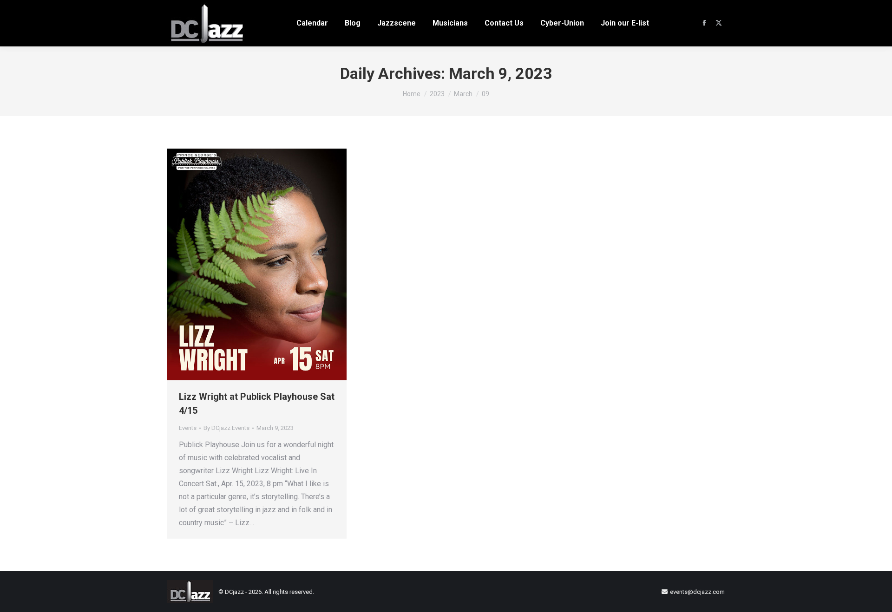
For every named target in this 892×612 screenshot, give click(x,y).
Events (188, 427)
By (226, 427)
